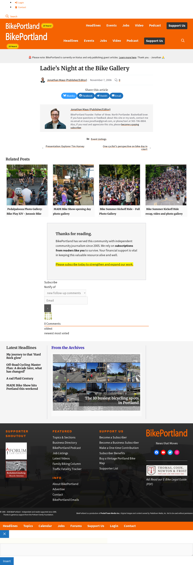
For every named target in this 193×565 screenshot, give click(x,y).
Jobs (125, 25)
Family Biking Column (67, 464)
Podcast (155, 25)
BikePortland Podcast (67, 448)
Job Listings (60, 453)
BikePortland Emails (66, 500)
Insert (7, 561)
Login (21, 2)
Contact (22, 7)
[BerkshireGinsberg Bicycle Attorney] (16, 477)
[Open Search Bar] (11, 16)
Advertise (59, 489)
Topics (28, 526)
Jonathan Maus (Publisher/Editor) (67, 80)
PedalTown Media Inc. (110, 513)
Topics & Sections (64, 437)
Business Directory (65, 442)
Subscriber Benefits (112, 453)
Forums (76, 526)
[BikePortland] (26, 37)
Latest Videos (61, 458)
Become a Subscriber (113, 437)
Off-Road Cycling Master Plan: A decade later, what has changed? (24, 368)
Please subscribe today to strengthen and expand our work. (94, 264)
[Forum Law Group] (16, 458)
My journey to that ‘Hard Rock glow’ (23, 356)
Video (139, 25)
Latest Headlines (21, 347)
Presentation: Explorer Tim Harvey (65, 146)
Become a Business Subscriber (119, 442)
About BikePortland (65, 484)
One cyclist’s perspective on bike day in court (125, 148)
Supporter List (108, 468)
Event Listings (98, 139)
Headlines (93, 25)
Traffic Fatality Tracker (67, 469)
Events (111, 25)
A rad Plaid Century (19, 378)
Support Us (177, 25)
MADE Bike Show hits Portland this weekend (22, 387)
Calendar (45, 526)
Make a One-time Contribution (119, 448)
